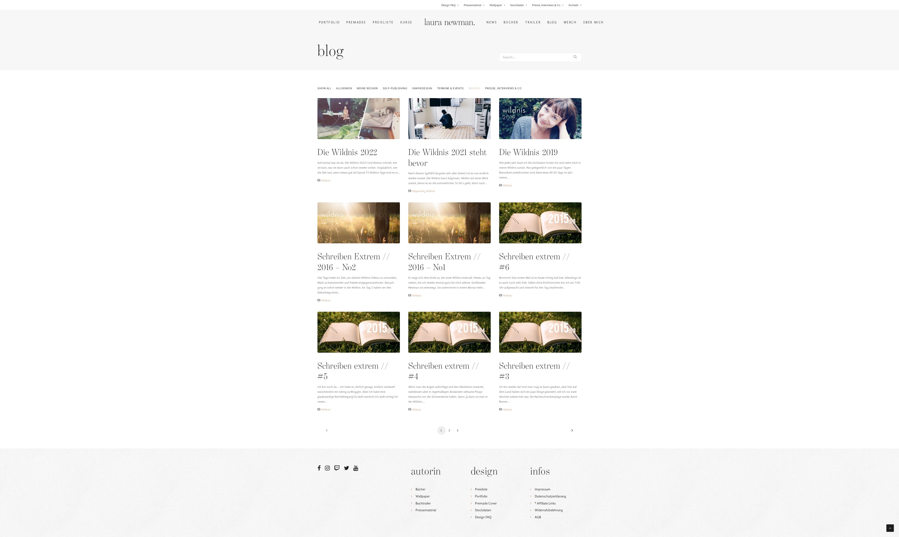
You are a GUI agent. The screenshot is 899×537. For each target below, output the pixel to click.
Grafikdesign (422, 88)
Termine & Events (450, 88)
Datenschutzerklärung (550, 496)
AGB (538, 517)
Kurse (406, 22)
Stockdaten (517, 5)
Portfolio (329, 22)
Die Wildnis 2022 (347, 152)
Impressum (542, 489)
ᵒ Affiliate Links (545, 503)
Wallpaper (496, 5)
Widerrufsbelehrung (549, 510)
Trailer (533, 22)
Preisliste (383, 22)
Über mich (593, 22)
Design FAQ (448, 5)
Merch (570, 22)
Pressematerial (472, 5)
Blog (552, 22)
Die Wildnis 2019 (528, 152)
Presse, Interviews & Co (546, 5)
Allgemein (344, 88)
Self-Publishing (395, 88)
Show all (324, 88)
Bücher (511, 22)
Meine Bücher (367, 88)
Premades (356, 22)
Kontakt (573, 5)
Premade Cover (486, 503)
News (491, 22)
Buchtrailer (423, 503)
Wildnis (474, 88)
